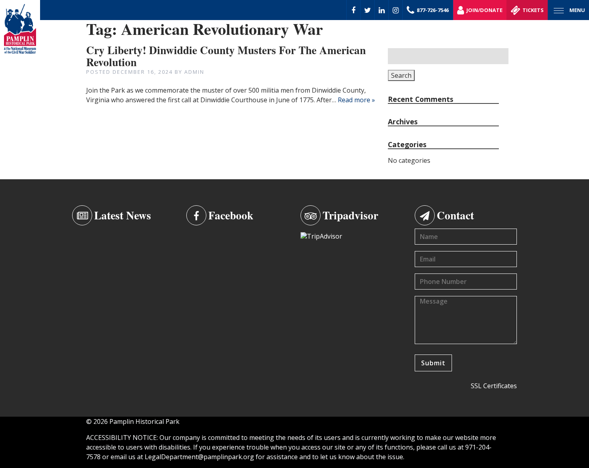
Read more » (356, 99)
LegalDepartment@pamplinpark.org (199, 456)
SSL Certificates (494, 385)
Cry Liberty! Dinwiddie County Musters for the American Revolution (226, 56)
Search (401, 75)
